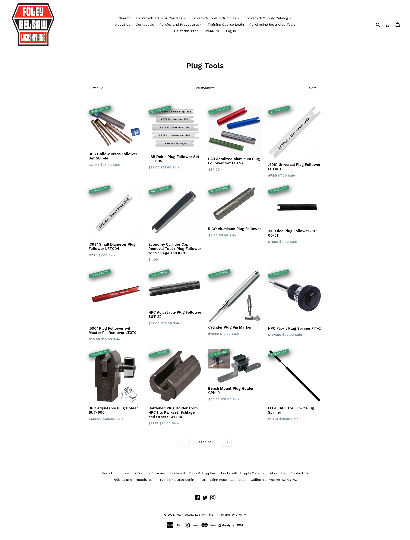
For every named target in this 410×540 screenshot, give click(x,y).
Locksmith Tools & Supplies (214, 18)
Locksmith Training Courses (159, 18)
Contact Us (145, 24)
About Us (122, 24)
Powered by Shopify (232, 514)
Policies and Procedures (179, 24)
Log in (231, 31)
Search (124, 18)
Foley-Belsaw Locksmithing (194, 514)
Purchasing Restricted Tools (272, 24)
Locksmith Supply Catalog (267, 18)
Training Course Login (226, 24)
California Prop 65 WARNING (197, 31)
